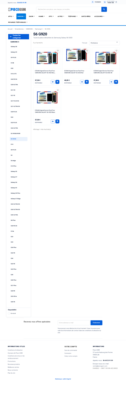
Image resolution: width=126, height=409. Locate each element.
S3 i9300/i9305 (15, 133)
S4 (11, 155)
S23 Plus (13, 269)
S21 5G (13, 90)
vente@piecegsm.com (100, 366)
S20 (12, 68)
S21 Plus (13, 285)
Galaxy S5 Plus (15, 193)
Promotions (12, 361)
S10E (12, 63)
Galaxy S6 (14, 182)
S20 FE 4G (14, 226)
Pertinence (104, 42)
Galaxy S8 (14, 46)
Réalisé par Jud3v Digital (63, 379)
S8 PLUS (13, 150)
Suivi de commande (70, 350)
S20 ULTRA (14, 84)
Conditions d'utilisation (15, 350)
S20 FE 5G (14, 79)
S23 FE (13, 263)
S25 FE (13, 302)
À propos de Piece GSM (15, 353)
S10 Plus (13, 166)
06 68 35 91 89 (21, 2)
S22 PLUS (14, 122)
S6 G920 (13, 139)
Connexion (67, 353)
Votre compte (70, 347)
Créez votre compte (70, 356)
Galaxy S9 (14, 52)
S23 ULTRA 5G (15, 204)
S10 (12, 144)
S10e (12, 231)
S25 (12, 274)
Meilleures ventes (13, 367)
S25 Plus (13, 280)
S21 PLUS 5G (15, 101)
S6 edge (13, 160)
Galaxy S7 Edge (15, 198)
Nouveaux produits (14, 364)
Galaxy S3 (14, 187)
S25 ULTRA (14, 215)
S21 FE (13, 95)
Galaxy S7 (14, 177)
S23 (12, 236)
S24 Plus (13, 247)
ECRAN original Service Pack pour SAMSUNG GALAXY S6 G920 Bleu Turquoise (45, 73)
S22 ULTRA (14, 128)
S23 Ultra (14, 296)
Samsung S (14, 42)
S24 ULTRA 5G (15, 209)
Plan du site (11, 373)
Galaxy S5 (14, 171)
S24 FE (13, 253)
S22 (12, 117)
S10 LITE (13, 73)
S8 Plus (13, 220)
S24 (12, 258)
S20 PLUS (14, 111)
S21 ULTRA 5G (15, 106)
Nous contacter (13, 370)
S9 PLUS (13, 57)
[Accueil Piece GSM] (17, 9)
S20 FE (13, 291)
